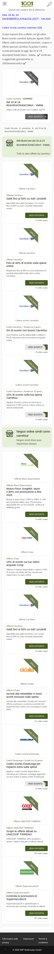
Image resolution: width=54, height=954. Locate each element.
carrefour (26, 128)
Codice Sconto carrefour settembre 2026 (22, 27)
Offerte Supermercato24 (27, 886)
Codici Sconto (11, 128)
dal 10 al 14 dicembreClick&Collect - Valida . (26, 18)
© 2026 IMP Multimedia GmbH (27, 950)
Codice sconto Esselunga (27, 754)
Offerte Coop (27, 552)
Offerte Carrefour (27, 189)
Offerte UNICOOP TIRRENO (27, 821)
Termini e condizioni (43, 941)
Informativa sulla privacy (10, 941)
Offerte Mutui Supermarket (27, 479)
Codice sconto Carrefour (27, 320)
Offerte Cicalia (27, 684)
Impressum (28, 939)
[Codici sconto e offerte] (27, 4)
